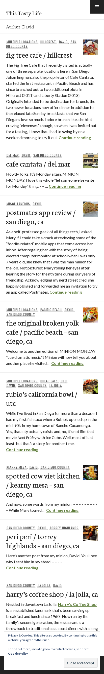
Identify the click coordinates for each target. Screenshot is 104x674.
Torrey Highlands (64, 527)
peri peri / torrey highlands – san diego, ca (42, 540)
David (63, 41)
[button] (97, 7)
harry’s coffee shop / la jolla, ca (52, 593)
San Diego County (47, 155)
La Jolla (55, 385)
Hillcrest (48, 41)
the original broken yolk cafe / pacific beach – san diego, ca (42, 331)
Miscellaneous (18, 203)
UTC (64, 380)
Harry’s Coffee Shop (77, 604)
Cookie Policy (18, 653)
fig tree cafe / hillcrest (39, 54)
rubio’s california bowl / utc (41, 398)
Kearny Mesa (17, 467)
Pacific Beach (51, 309)
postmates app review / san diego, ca (41, 216)
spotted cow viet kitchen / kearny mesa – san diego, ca (43, 484)
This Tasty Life (24, 13)
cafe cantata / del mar (38, 163)
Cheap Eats (49, 380)
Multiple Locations (22, 41)
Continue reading (75, 137)
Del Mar (13, 155)
